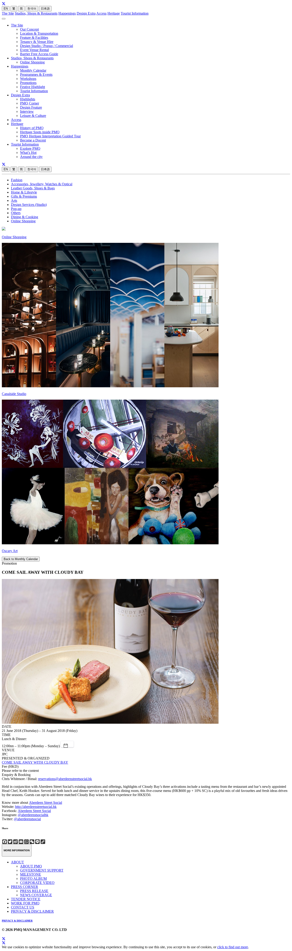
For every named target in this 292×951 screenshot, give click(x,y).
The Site (8, 13)
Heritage (113, 13)
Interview (27, 111)
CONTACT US (22, 907)
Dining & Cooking (24, 217)
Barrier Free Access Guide (39, 54)
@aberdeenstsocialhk (33, 815)
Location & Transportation (39, 33)
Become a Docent (33, 140)
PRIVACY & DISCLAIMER (32, 911)
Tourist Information (135, 13)
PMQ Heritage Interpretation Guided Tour (50, 136)
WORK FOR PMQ (25, 903)
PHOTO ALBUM (33, 878)
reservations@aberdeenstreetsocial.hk (65, 779)
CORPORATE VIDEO (37, 883)
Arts (14, 200)
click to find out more (232, 947)
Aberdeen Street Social (45, 802)
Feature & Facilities (34, 37)
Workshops (28, 79)
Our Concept (29, 29)
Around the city (31, 157)
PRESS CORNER (24, 887)
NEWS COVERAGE (36, 895)
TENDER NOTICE (25, 899)
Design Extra (86, 13)
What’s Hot (28, 153)
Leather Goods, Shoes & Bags (33, 188)
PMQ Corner (29, 103)
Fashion (16, 180)
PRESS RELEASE (34, 891)
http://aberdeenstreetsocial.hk (36, 807)
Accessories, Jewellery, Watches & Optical (41, 184)
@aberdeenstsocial (27, 819)
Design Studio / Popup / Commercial (46, 46)
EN (6, 8)
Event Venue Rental (34, 50)
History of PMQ (32, 128)
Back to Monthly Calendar (21, 559)
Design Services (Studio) (29, 205)
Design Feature (31, 107)
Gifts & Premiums (24, 196)
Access (101, 13)
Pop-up (16, 209)
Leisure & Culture (33, 116)
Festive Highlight (32, 87)
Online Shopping (32, 62)
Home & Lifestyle (24, 192)
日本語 (45, 8)
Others (16, 213)
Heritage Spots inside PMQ (40, 132)
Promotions (28, 83)
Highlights (27, 99)
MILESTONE (30, 874)
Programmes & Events (36, 74)
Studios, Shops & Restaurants (36, 13)
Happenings (67, 13)
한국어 (31, 8)
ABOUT (17, 862)
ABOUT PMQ (31, 866)
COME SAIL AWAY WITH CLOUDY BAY (35, 762)
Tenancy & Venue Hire (36, 42)
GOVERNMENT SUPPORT (41, 870)
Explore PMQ (30, 148)
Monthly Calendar (33, 70)
